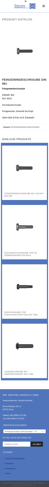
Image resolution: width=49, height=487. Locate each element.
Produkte (9, 463)
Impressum (10, 468)
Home (8, 473)
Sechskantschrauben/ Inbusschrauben (25, 127)
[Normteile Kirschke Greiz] (24, 6)
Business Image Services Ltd (24, 485)
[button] (41, 34)
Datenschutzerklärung (15, 458)
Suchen (37, 444)
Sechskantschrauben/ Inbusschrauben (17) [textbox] (23, 431)
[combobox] (24, 431)
